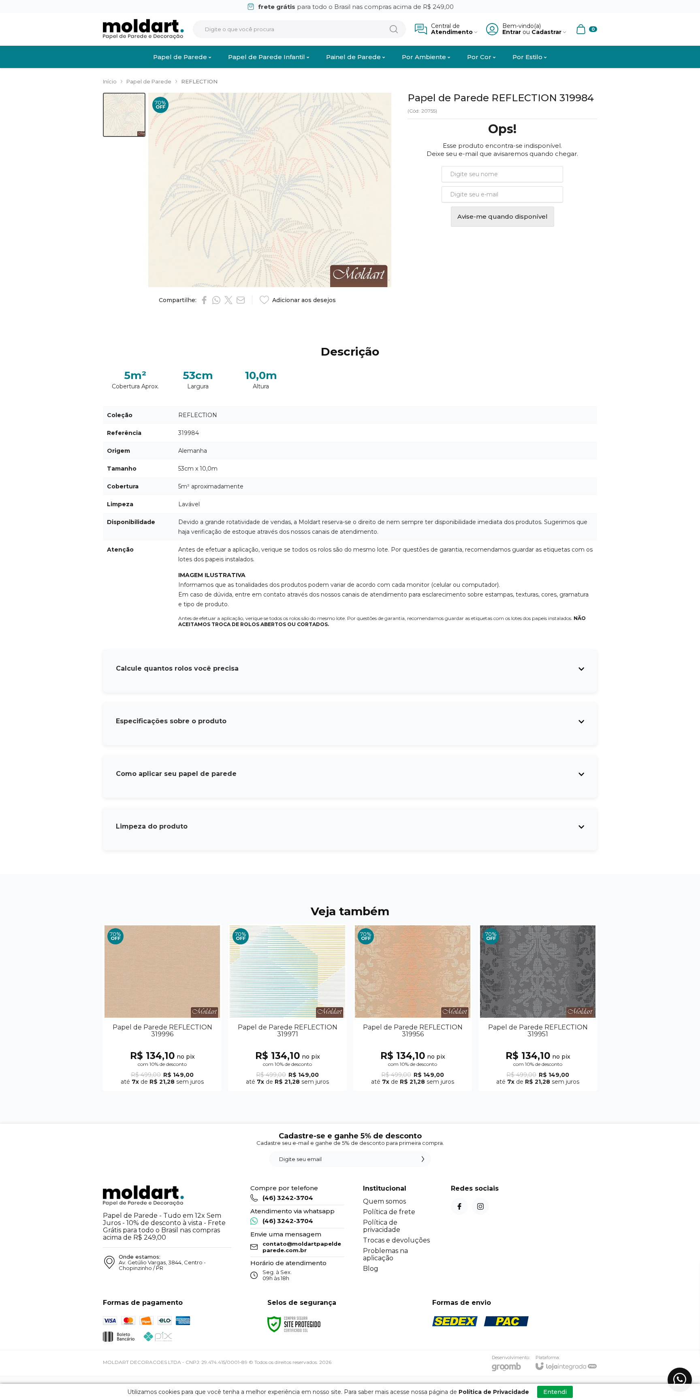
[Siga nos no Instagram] (480, 1206)
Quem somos (384, 1201)
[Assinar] (423, 1159)
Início (110, 81)
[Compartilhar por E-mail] (241, 300)
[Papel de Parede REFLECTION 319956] (413, 1007)
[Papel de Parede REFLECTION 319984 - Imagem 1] (124, 115)
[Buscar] (394, 29)
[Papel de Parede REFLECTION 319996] (162, 1007)
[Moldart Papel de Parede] (143, 29)
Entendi (555, 1392)
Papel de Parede (148, 81)
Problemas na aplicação (385, 1254)
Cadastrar (546, 32)
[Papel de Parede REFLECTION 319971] (287, 1007)
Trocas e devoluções (396, 1240)
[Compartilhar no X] (228, 300)
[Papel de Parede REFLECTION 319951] (538, 1007)
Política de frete (389, 1212)
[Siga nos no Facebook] (459, 1206)
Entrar (511, 32)
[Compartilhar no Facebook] (204, 300)
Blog (370, 1268)
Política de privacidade (381, 1226)
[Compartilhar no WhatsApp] (216, 300)
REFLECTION (199, 81)
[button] (124, 115)
